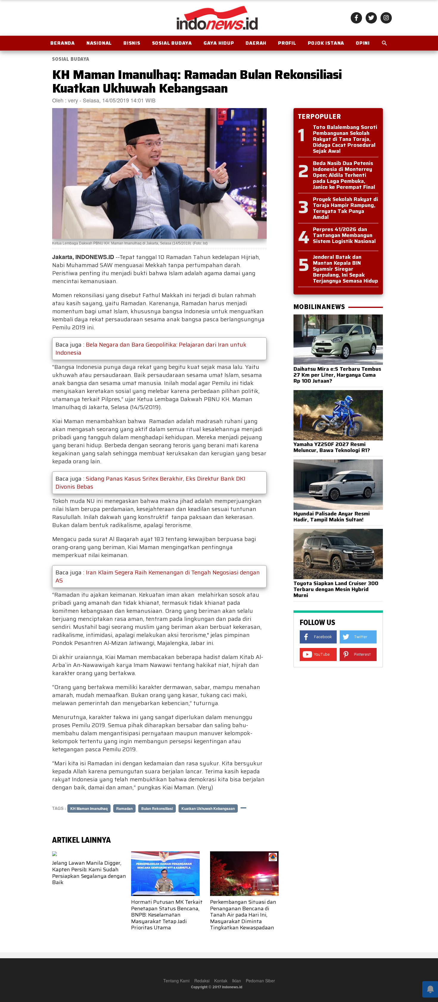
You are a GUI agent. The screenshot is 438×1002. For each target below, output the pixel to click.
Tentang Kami (176, 981)
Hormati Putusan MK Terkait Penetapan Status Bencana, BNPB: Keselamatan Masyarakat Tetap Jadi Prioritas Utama (167, 915)
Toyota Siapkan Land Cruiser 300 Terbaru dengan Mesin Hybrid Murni (335, 589)
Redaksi (201, 981)
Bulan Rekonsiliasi (157, 808)
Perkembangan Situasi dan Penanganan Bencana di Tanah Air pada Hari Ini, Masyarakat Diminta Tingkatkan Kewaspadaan (243, 915)
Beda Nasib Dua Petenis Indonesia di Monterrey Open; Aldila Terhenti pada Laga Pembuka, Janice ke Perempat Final (344, 175)
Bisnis (131, 43)
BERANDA (62, 43)
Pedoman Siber (260, 981)
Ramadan (124, 808)
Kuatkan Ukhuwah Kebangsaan (208, 808)
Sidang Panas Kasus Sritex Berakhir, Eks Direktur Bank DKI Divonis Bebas (150, 482)
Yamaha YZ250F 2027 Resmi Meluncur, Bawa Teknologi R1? (331, 447)
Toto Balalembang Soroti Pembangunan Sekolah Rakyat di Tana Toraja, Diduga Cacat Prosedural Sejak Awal (345, 139)
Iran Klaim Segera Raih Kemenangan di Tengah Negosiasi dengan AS (157, 576)
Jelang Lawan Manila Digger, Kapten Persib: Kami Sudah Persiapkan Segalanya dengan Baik (89, 872)
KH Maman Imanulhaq (89, 808)
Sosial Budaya (172, 43)
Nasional (99, 43)
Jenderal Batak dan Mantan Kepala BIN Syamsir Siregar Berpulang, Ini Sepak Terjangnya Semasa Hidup (345, 269)
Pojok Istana (326, 43)
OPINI (363, 43)
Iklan (236, 981)
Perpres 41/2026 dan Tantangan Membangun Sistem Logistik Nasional (344, 235)
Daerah (256, 43)
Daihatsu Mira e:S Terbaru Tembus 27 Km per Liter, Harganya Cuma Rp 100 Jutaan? (337, 375)
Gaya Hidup (219, 43)
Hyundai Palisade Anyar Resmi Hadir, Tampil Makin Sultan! (331, 516)
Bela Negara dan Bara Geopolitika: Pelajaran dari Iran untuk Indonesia (150, 348)
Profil (287, 43)
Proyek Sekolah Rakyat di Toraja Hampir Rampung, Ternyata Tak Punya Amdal (345, 208)
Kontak (220, 981)
